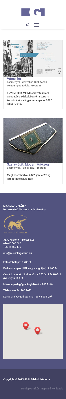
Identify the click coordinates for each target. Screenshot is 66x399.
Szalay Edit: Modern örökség (28, 164)
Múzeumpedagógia (18, 85)
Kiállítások (40, 82)
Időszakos (27, 82)
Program (36, 85)
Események (13, 82)
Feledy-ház (27, 167)
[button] (38, 330)
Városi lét (14, 79)
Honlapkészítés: (42, 388)
